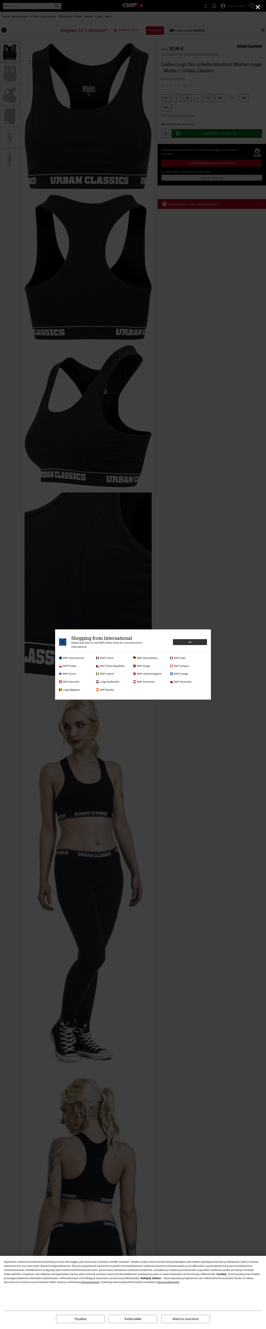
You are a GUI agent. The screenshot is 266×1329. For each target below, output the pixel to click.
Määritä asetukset (186, 1319)
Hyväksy (80, 1319)
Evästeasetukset (90, 1282)
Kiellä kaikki (133, 1319)
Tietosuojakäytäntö (168, 1282)
